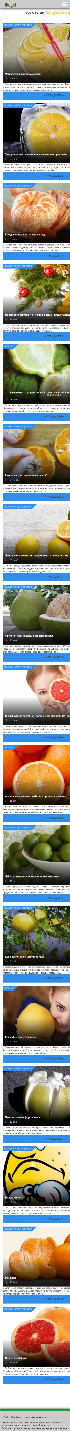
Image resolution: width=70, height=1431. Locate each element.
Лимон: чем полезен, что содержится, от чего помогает (36, 556)
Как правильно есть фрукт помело (24, 957)
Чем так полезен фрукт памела (22, 1117)
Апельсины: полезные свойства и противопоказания (35, 796)
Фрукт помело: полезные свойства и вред (29, 636)
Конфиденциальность (35, 1417)
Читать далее (52, 95)
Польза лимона (14, 1198)
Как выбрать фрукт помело (20, 1037)
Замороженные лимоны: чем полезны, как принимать (36, 154)
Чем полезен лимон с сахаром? (23, 74)
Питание (9, 346)
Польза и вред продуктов (18, 25)
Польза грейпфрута (16, 1358)
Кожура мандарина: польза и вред (25, 235)
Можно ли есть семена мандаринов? (26, 475)
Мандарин (11, 1278)
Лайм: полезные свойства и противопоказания (32, 876)
